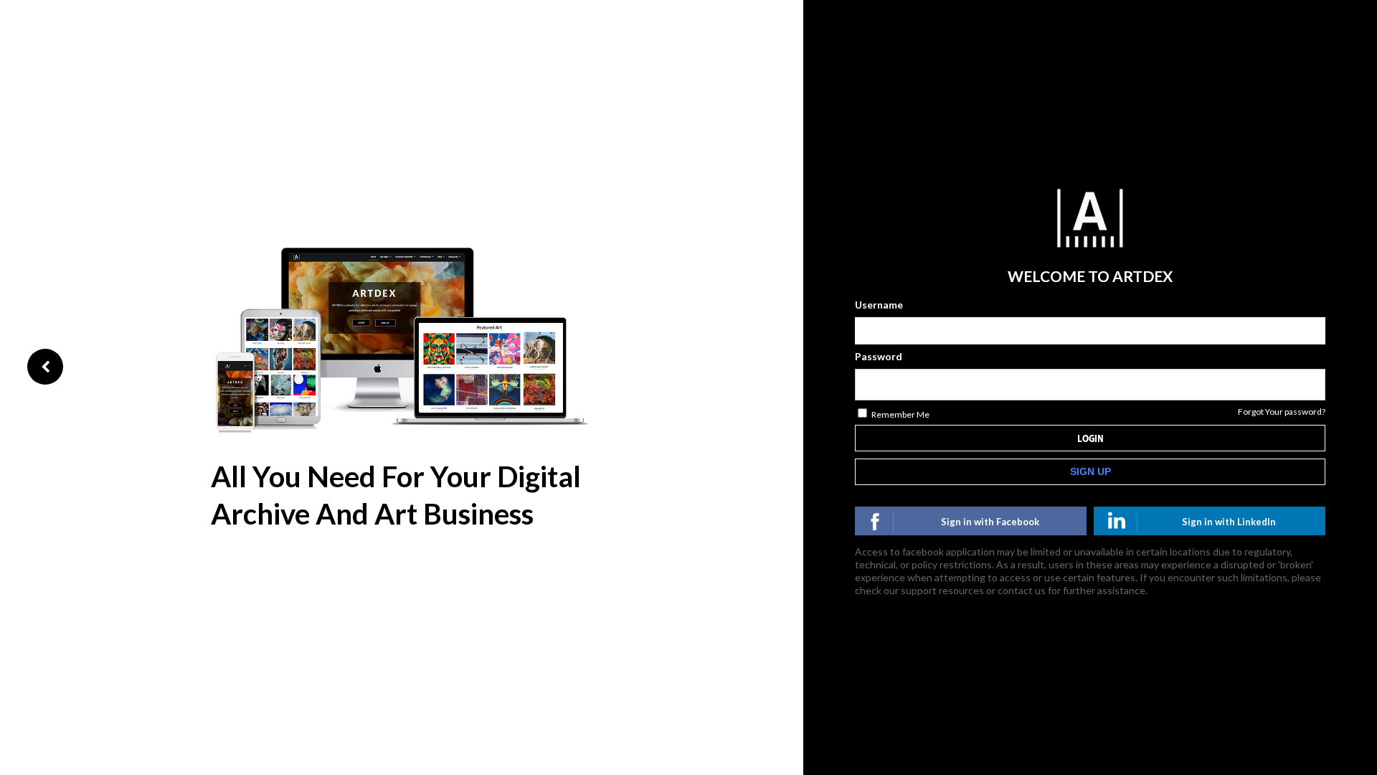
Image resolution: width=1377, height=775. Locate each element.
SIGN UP (1090, 471)
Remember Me (900, 414)
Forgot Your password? (1281, 411)
